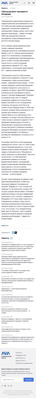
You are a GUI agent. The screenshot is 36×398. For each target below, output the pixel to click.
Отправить (28, 379)
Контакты (19, 352)
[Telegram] (13, 232)
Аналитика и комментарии (24, 363)
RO (29, 3)
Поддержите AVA (21, 355)
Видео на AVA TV (21, 360)
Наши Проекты (20, 358)
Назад (13, 8)
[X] (16, 232)
